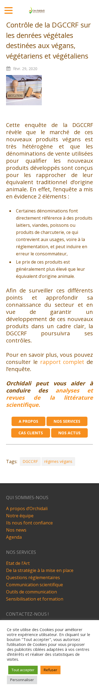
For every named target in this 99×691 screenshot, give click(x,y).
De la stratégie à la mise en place (39, 570)
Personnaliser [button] (22, 679)
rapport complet (63, 362)
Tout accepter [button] (23, 669)
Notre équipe (20, 516)
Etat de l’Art (18, 563)
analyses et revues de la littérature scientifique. (49, 397)
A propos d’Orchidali (27, 508)
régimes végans (58, 461)
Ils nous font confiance (29, 523)
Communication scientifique (34, 585)
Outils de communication (31, 592)
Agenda (14, 537)
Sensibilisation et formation (34, 599)
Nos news (16, 530)
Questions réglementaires (33, 577)
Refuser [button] (50, 669)
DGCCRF (30, 461)
